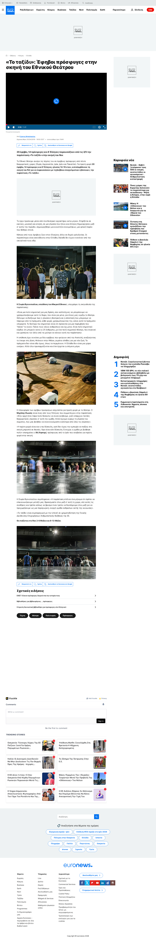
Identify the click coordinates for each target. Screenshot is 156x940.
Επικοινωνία (64, 900)
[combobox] (95, 3)
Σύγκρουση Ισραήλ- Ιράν (59, 832)
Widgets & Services (45, 898)
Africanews (42, 902)
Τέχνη (22, 615)
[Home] (6, 55)
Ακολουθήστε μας (45, 892)
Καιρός (40, 885)
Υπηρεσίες (42, 874)
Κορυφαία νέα (124, 160)
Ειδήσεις (13, 55)
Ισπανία (99, 838)
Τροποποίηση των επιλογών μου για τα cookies (67, 918)
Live (150, 10)
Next (81, 10)
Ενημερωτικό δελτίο (91, 890)
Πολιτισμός (91, 10)
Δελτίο (40, 882)
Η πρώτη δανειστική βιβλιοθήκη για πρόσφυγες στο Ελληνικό (41, 607)
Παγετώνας (85, 843)
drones (65, 849)
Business (62, 10)
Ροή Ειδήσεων (27, 10)
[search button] (83, 3)
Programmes (22, 909)
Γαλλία (70, 843)
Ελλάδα (29, 55)
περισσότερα (64, 874)
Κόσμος (51, 10)
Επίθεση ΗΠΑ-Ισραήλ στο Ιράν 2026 (92, 832)
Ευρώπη (40, 10)
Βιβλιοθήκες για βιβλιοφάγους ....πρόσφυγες (34, 601)
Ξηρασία (78, 849)
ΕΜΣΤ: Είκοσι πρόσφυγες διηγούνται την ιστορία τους (38, 596)
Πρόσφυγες (68, 615)
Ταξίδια (72, 10)
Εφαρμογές (42, 895)
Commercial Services (67, 884)
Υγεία (91, 849)
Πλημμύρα (55, 843)
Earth (102, 10)
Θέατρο (35, 615)
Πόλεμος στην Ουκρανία (64, 838)
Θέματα (20, 874)
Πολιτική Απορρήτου (67, 897)
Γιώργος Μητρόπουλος (27, 136)
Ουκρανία (101, 843)
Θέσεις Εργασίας (66, 904)
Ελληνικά (8, 3)
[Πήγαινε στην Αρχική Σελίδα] (10, 10)
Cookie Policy (64, 893)
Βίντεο (19, 905)
